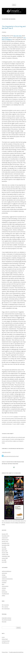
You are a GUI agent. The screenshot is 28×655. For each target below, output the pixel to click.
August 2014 (5, 537)
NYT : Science (5, 606)
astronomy (4, 573)
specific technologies (7, 424)
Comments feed (5, 641)
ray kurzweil (10, 422)
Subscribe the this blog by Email (11, 456)
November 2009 (5, 545)
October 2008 (5, 554)
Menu (14, 4)
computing (4, 577)
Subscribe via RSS (6, 452)
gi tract (18, 420)
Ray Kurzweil (5, 37)
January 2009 (5, 552)
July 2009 (4, 547)
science (3, 590)
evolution (16, 416)
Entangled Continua (6, 618)
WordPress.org (5, 642)
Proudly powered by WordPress (16, 652)
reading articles (16, 422)
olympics (4, 588)
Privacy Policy (5, 652)
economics (4, 580)
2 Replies (4, 32)
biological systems (9, 418)
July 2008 (4, 560)
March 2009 (4, 550)
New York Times (17, 35)
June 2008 (4, 562)
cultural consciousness (7, 578)
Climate (3, 575)
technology (4, 591)
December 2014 (5, 535)
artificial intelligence (6, 571)
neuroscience (5, 586)
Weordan (4, 621)
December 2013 (5, 543)
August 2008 (5, 558)
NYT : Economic (5, 605)
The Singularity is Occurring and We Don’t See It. (14, 27)
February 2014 (5, 539)
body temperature (18, 418)
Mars (3, 584)
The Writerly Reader (6, 619)
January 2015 (5, 534)
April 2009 (4, 549)
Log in (3, 637)
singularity (23, 422)
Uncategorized (5, 593)
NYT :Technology (6, 608)
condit (9, 420)
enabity (22, 424)
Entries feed (5, 639)
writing (3, 595)
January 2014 (5, 541)
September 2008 (6, 556)
